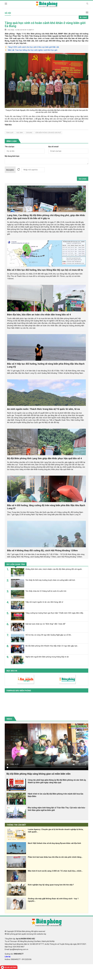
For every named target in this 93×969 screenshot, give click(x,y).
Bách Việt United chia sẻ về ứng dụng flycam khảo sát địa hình (54, 843)
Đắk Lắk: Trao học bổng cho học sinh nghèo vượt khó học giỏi (32, 50)
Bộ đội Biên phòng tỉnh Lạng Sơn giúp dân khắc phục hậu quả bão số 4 (44, 458)
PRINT (84, 17)
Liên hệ (7, 957)
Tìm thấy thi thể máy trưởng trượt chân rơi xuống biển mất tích (50, 580)
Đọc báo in (12, 671)
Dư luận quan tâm (16, 564)
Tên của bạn (9, 147)
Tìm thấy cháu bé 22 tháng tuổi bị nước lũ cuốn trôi (45, 591)
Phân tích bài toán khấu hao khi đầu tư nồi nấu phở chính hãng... (55, 857)
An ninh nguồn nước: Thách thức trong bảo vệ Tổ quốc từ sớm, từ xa (43, 409)
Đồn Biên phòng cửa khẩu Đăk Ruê (48, 132)
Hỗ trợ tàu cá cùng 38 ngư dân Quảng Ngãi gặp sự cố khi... (48, 635)
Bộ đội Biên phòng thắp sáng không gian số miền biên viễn (38, 773)
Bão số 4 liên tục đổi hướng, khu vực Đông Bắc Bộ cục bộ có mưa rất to (45, 270)
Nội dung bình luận (12, 156)
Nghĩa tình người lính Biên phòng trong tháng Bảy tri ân (47, 657)
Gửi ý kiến (82, 179)
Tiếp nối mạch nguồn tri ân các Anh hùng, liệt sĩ (44, 602)
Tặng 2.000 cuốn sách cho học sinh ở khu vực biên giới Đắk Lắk (33, 47)
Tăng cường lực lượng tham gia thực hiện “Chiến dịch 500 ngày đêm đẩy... (54, 613)
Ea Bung (29, 132)
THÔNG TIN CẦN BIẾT (16, 825)
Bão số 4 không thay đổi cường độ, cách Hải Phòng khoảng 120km (42, 550)
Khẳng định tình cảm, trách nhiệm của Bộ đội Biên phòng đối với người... (54, 569)
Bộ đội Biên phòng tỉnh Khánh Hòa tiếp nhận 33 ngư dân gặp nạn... (51, 646)
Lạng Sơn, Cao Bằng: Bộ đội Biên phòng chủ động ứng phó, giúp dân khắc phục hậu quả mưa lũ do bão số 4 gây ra (46, 217)
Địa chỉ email (53, 147)
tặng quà (9, 132)
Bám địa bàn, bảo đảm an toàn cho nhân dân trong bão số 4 (39, 314)
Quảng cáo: (14, 954)
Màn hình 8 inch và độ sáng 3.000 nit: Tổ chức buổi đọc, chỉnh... (55, 871)
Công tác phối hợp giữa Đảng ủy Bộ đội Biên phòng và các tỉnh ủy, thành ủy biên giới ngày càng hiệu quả (57, 781)
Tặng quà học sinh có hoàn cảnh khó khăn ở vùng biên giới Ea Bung (45, 24)
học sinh (19, 132)
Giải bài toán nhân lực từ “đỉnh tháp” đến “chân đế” (45, 624)
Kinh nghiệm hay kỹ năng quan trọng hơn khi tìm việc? (51, 885)
